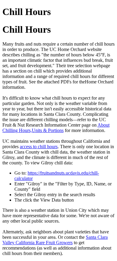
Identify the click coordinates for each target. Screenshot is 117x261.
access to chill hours (39, 146)
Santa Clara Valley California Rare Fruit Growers (55, 240)
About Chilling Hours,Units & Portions (56, 127)
